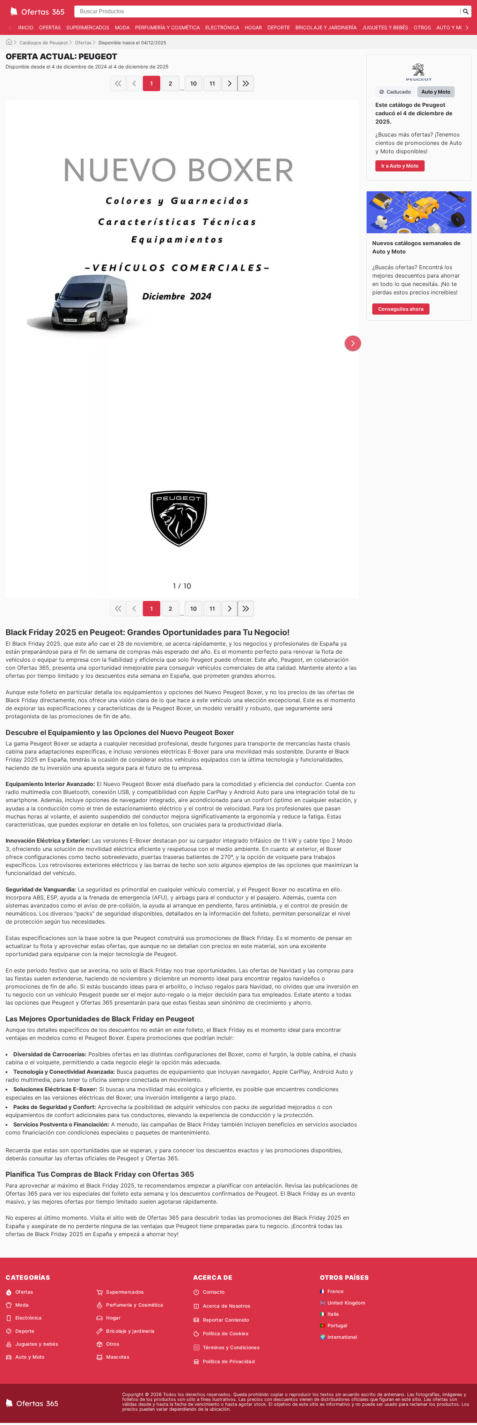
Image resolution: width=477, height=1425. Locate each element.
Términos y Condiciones (231, 1347)
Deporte (278, 27)
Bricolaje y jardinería (326, 27)
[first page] (118, 83)
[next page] (230, 83)
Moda (122, 27)
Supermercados (87, 27)
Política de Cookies (225, 1333)
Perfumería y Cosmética (167, 27)
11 (212, 83)
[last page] (246, 83)
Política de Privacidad (229, 1361)
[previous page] (134, 83)
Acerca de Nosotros (226, 1306)
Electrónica (222, 27)
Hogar (253, 27)
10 (193, 83)
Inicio (26, 27)
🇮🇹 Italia (329, 1314)
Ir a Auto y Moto (400, 166)
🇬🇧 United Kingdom (342, 1303)
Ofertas (50, 27)
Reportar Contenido (226, 1320)
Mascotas (117, 1357)
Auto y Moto (453, 27)
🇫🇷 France (332, 1291)
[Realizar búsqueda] (465, 11)
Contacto (214, 1292)
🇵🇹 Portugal (333, 1325)
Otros (422, 27)
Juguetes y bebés (385, 27)
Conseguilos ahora (401, 309)
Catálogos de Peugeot (44, 42)
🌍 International (338, 1337)
